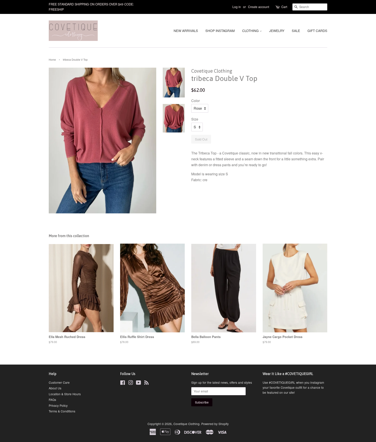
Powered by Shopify (215, 424)
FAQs (52, 399)
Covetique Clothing (186, 424)
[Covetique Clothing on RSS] (146, 383)
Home (52, 59)
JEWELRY (276, 30)
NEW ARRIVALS (186, 30)
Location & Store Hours (65, 394)
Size (194, 119)
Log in (236, 7)
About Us (55, 388)
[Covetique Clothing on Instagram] (130, 383)
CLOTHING (251, 30)
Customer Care (59, 382)
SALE (296, 30)
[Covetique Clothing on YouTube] (138, 383)
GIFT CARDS (317, 30)
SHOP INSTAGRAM (220, 30)
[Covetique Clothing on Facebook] (122, 383)
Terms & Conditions (62, 411)
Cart (284, 7)
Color (195, 100)
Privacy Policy (58, 405)
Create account (258, 7)
